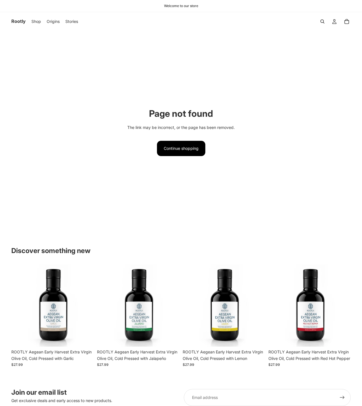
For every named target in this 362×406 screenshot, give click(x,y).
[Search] (322, 21)
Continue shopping (181, 148)
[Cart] (347, 21)
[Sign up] (342, 397)
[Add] (85, 338)
